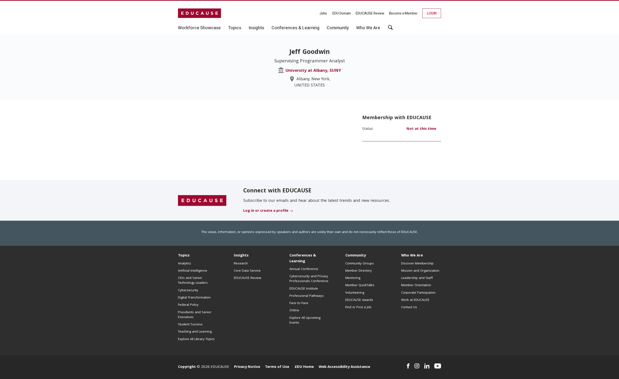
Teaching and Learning (195, 332)
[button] (390, 29)
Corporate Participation (418, 293)
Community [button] (338, 28)
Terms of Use (277, 367)
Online (294, 310)
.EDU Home (304, 367)
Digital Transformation (194, 297)
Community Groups (359, 263)
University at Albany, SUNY (313, 70)
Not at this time (421, 129)
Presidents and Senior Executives (194, 315)
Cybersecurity (188, 290)
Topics (184, 256)
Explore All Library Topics (196, 339)
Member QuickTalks (359, 285)
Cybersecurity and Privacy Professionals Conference (308, 279)
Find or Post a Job (358, 307)
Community (355, 256)
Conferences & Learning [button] (295, 28)
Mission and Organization (420, 271)
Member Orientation (416, 285)
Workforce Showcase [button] (199, 28)
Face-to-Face (298, 303)
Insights (241, 256)
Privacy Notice (247, 367)
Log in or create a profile (265, 211)
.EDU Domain (341, 13)
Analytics (184, 263)
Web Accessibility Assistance (344, 367)
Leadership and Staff (417, 278)
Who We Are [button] (368, 28)
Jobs (323, 13)
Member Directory (358, 271)
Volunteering (354, 293)
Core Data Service (247, 271)
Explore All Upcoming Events (304, 320)
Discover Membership (417, 263)
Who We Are (412, 256)
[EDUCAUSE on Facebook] (408, 366)
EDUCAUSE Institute (303, 289)
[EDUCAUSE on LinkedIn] (427, 366)
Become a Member (403, 13)
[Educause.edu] (202, 200)
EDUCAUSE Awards (359, 300)
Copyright (187, 367)
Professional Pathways (306, 296)
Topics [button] (234, 28)
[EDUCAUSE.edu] (199, 13)
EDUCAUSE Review (370, 13)
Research (241, 263)
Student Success (190, 324)
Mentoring (352, 278)
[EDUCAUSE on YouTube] (437, 366)
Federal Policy (188, 305)
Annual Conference (303, 269)
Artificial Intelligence (192, 271)
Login (431, 13)
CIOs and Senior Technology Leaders (193, 281)
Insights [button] (256, 28)
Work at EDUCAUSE (415, 300)
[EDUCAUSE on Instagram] (417, 366)
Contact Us (409, 307)
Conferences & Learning (302, 258)
